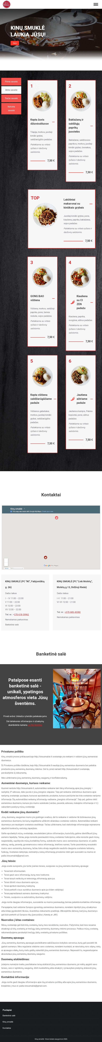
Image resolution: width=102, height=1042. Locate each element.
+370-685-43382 (73, 612)
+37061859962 (35, 725)
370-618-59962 (21, 614)
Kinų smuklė (8, 1022)
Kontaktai (7, 1028)
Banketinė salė (9, 1015)
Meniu (15, 43)
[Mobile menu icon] (95, 4)
